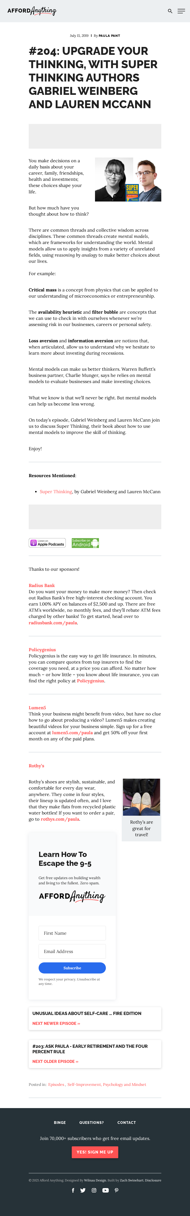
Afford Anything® (32, 11)
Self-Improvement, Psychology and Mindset (107, 1084)
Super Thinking (56, 491)
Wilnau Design (95, 1180)
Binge (60, 1123)
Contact (127, 1123)
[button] (72, 897)
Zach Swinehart (131, 1180)
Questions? (91, 1123)
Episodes (56, 1084)
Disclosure (153, 1180)
